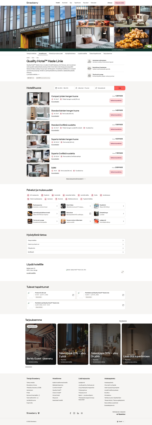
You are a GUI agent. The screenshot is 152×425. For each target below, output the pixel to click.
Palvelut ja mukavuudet (56, 53)
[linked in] (78, 413)
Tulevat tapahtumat (95, 53)
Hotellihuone (42, 53)
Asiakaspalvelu (108, 382)
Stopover (55, 398)
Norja (33, 57)
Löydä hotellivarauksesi (111, 390)
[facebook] (70, 413)
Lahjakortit (82, 382)
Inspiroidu (30, 403)
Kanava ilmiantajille (32, 395)
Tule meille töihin (31, 398)
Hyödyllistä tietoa (70, 53)
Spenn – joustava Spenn (86, 395)
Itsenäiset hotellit (58, 400)
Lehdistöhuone (31, 400)
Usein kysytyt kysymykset (111, 388)
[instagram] (74, 413)
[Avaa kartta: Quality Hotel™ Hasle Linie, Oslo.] (122, 272)
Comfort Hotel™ (57, 388)
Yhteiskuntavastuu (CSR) (34, 388)
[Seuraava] (47, 113)
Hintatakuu (107, 395)
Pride (28, 393)
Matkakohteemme (58, 385)
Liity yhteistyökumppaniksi (86, 388)
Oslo (37, 57)
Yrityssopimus (83, 390)
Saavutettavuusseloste (111, 403)
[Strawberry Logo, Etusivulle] (32, 3)
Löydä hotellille (82, 53)
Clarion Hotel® (57, 393)
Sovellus (106, 393)
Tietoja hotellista (31, 53)
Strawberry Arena (32, 385)
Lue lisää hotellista (32, 74)
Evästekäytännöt (109, 405)
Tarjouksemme (107, 53)
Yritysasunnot (83, 393)
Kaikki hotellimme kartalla (60, 382)
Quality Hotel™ (57, 390)
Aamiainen (30, 390)
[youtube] (82, 413)
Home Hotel (56, 395)
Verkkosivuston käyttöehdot (112, 398)
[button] (38, 113)
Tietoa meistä (31, 382)
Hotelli (28, 57)
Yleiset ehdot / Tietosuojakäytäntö (114, 400)
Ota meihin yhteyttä (110, 385)
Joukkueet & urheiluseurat (86, 385)
